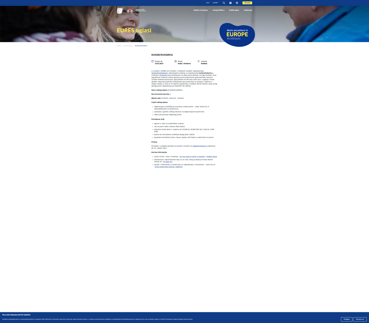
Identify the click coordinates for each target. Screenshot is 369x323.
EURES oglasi (234, 10)
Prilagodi (347, 319)
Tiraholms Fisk (165, 75)
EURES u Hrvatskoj (201, 10)
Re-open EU (167, 162)
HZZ (207, 3)
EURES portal (212, 156)
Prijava (247, 3)
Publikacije (248, 10)
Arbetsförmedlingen (159, 73)
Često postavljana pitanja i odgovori (169, 167)
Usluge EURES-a (218, 10)
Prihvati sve (360, 319)
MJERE (215, 3)
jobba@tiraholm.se (200, 146)
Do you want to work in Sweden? (192, 156)
